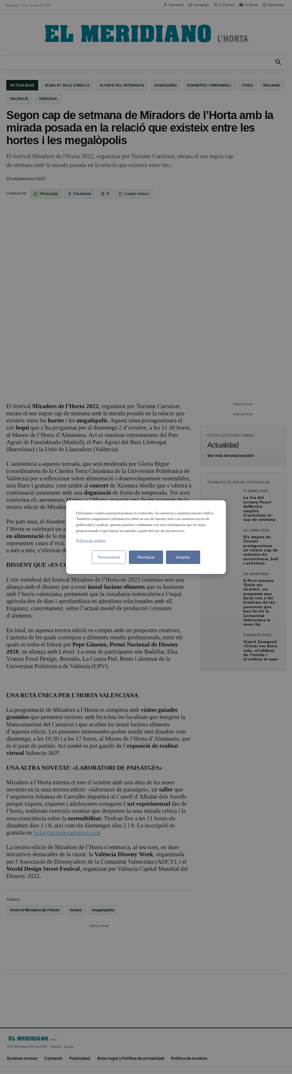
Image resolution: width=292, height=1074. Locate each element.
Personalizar (109, 557)
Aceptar (183, 557)
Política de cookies (91, 540)
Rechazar (146, 557)
